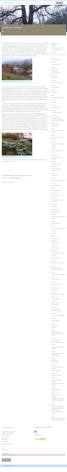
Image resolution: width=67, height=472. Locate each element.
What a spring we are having (58, 228)
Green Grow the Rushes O (58, 120)
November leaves (56, 211)
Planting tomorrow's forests (58, 353)
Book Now (59, 2)
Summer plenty (55, 87)
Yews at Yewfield (56, 299)
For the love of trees (56, 248)
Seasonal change (56, 258)
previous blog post (15, 178)
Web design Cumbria (10, 465)
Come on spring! (56, 190)
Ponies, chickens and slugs (58, 342)
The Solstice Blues (56, 59)
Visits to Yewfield (56, 340)
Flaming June (55, 92)
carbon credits (37, 113)
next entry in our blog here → (25, 175)
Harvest (54, 385)
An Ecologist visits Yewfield (58, 274)
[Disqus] (25, 200)
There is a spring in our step (58, 54)
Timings (54, 233)
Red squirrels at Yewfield (58, 294)
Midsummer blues (56, 267)
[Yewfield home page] (8, 2)
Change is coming (56, 107)
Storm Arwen (55, 77)
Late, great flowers (56, 310)
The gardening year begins (58, 253)
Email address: (5, 453)
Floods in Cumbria (56, 375)
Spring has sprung (56, 185)
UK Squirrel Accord (38, 106)
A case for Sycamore (57, 284)
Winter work (55, 71)
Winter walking (55, 304)
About (43, 2)
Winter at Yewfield (56, 73)
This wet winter (55, 362)
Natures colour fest (56, 332)
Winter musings (55, 243)
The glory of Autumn (56, 163)
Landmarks (54, 102)
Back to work (55, 69)
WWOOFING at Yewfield (57, 406)
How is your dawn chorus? (58, 97)
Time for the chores (56, 309)
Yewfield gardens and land (58, 420)
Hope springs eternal (57, 370)
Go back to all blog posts (7, 175)
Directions (5, 441)
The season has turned (57, 82)
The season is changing (57, 315)
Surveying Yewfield (56, 390)
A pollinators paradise (57, 269)
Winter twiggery (55, 355)
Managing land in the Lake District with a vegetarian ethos (58, 400)
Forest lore (54, 206)
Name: (3, 448)
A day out (54, 327)
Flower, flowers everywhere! (58, 418)
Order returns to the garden (58, 262)
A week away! (55, 320)
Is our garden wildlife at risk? (58, 180)
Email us (5, 439)
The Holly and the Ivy (57, 112)
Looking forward (55, 125)
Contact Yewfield (51, 2)
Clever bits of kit (55, 279)
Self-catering (27, 2)
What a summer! (56, 223)
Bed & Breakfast (18, 2)
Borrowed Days (55, 64)
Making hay (54, 325)
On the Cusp (55, 238)
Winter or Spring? (56, 195)
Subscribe (6, 459)
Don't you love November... (58, 383)
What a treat (55, 175)
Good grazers (55, 360)
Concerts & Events (36, 2)
